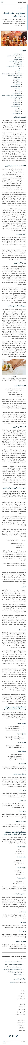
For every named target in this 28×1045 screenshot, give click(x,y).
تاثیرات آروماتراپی (18, 63)
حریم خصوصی (8, 1041)
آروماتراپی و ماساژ (18, 974)
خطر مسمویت (18, 57)
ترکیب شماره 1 (17, 99)
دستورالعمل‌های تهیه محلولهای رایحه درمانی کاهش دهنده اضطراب (12, 74)
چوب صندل (17, 72)
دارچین (18, 70)
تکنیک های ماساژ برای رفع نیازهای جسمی (12, 969)
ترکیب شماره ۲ (17, 101)
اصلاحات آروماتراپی (17, 65)
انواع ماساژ (21, 8)
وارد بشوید (12, 982)
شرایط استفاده (4, 1042)
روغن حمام (17, 88)
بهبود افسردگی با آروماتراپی (15, 61)
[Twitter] (17, 1036)
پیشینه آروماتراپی (18, 59)
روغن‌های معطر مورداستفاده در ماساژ (13, 964)
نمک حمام (17, 90)
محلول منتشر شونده (15, 86)
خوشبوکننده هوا (16, 94)
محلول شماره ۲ (16, 79)
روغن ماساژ (17, 92)
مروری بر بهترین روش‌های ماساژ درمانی (13, 967)
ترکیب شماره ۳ (16, 103)
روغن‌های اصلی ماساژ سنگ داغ (15, 972)
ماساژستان (22, 2)
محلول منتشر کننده (15, 106)
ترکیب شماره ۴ (16, 104)
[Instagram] (13, 1036)
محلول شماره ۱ (17, 77)
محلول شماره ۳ (16, 81)
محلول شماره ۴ (16, 83)
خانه (24, 8)
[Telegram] (10, 1036)
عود (19, 68)
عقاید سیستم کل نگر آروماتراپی (15, 56)
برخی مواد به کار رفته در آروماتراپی (14, 66)
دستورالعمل (17, 85)
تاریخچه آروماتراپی (18, 54)
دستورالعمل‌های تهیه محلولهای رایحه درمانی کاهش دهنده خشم (12, 96)
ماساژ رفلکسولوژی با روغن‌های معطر (13, 962)
